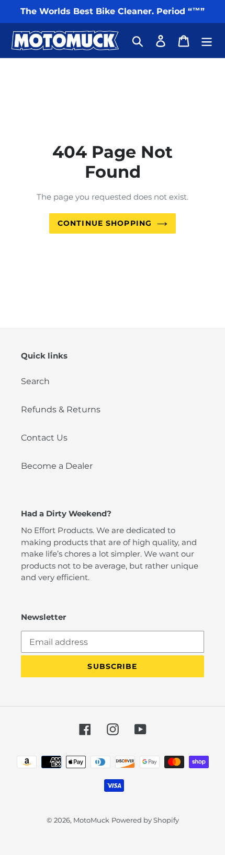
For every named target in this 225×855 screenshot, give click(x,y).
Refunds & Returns (60, 409)
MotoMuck (91, 820)
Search (35, 381)
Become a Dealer (57, 466)
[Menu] (206, 40)
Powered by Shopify (145, 820)
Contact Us (44, 438)
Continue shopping (105, 223)
